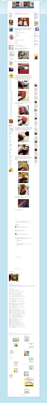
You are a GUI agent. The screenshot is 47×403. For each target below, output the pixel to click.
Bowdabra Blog (10, 155)
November (11, 91)
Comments (11, 43)
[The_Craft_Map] (11, 171)
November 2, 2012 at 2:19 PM (21, 233)
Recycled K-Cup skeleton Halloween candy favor (11, 98)
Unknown (18, 237)
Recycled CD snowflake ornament (11, 100)
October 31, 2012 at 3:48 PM (23, 226)
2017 (10, 85)
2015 (10, 87)
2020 (10, 83)
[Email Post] (21, 221)
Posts (10, 42)
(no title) (37, 157)
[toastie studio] (25, 349)
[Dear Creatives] (16, 366)
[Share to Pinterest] (25, 221)
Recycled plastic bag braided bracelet (36, 127)
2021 (10, 82)
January (11, 117)
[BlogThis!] (23, 221)
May (10, 114)
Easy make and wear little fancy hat (11, 102)
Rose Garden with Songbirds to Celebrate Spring (10, 161)
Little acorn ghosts (11, 107)
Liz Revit (17, 233)
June (10, 113)
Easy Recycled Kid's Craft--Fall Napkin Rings (11, 104)
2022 (10, 81)
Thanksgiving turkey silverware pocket (11, 96)
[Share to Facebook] (24, 221)
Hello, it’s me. (10, 153)
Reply (17, 231)
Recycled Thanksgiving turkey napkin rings (11, 94)
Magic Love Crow (18, 226)
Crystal (17, 221)
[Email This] (22, 221)
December (11, 90)
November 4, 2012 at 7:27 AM (21, 237)
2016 (10, 86)
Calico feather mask (11, 105)
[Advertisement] (23, 262)
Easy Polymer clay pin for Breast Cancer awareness (11, 109)
